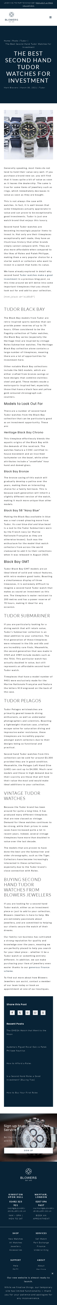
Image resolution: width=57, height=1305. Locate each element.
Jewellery (16, 1246)
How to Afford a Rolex (19, 1063)
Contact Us (16, 1276)
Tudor (42, 87)
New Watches (15, 1239)
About (41, 1266)
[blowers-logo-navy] (11, 13)
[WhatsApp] (28, 1013)
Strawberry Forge (11, 1293)
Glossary (16, 1273)
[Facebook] (12, 1013)
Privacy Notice (45, 1288)
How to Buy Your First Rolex (22, 1092)
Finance (41, 1246)
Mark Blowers (11, 87)
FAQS (16, 1269)
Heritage (41, 1269)
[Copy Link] (43, 1013)
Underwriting (41, 1250)
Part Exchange (41, 1242)
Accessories (15, 1250)
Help (15, 1266)
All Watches (15, 1242)
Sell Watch (41, 1239)
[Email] (35, 1013)
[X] (20, 1013)
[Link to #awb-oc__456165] (50, 17)
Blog (41, 1273)
